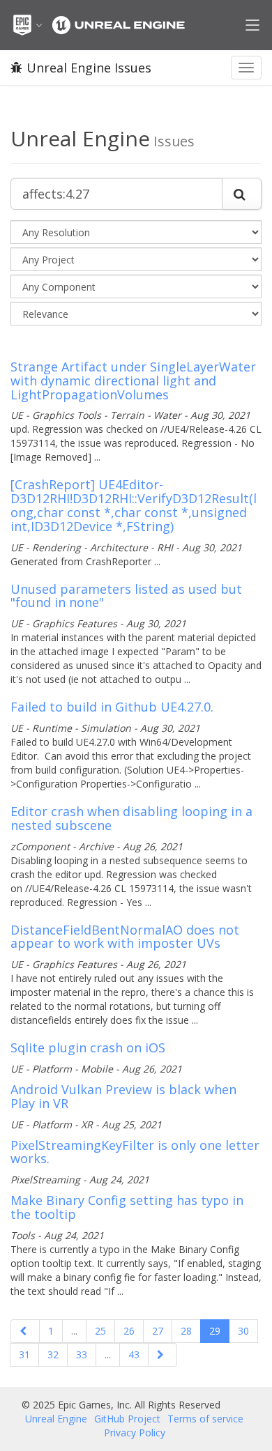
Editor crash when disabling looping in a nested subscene (131, 818)
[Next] (162, 1355)
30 (243, 1330)
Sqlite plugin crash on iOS (87, 1047)
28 (186, 1330)
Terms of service (205, 1418)
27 (157, 1330)
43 (133, 1354)
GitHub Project (127, 1418)
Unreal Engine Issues (89, 67)
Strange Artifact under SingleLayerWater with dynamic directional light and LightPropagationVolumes (133, 380)
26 (129, 1330)
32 (53, 1354)
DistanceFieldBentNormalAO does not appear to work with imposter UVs (124, 936)
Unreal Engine (56, 1418)
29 (214, 1330)
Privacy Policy (134, 1432)
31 (24, 1354)
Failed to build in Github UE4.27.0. (111, 706)
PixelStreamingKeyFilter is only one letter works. (134, 1152)
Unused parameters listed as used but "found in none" (126, 596)
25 (100, 1330)
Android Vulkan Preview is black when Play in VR (123, 1096)
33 (81, 1354)
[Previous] (25, 1331)
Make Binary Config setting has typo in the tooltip (126, 1207)
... (74, 1330)
